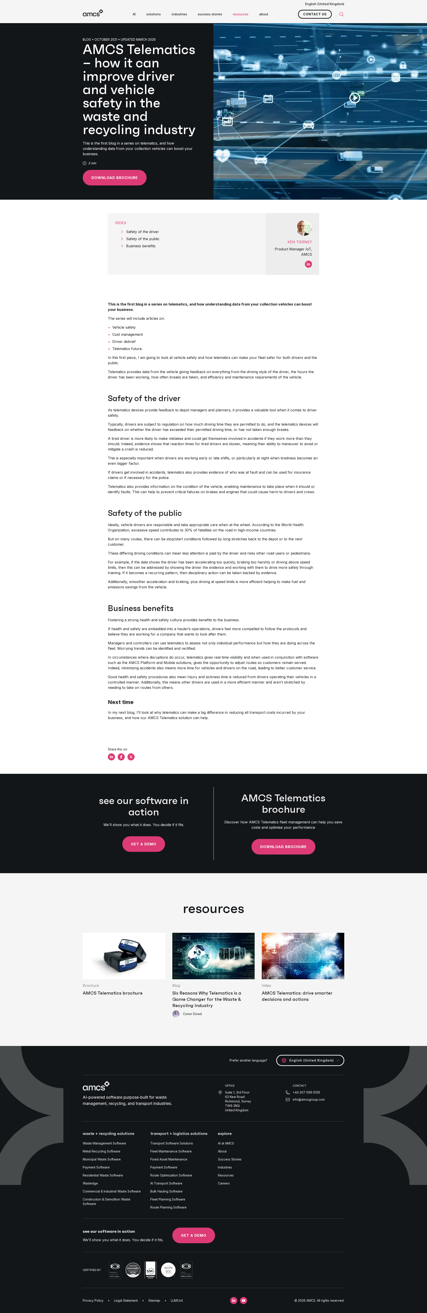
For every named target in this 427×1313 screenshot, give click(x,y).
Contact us (315, 14)
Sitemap (154, 1300)
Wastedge (90, 1183)
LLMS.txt (177, 1300)
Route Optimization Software (171, 1175)
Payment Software (96, 1167)
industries (179, 14)
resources (240, 14)
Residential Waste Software (103, 1175)
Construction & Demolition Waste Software (106, 1201)
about (263, 14)
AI (134, 14)
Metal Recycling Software (101, 1151)
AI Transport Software (166, 1183)
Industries (225, 1167)
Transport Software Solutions (171, 1143)
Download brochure (114, 177)
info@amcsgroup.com (309, 1099)
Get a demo (143, 844)
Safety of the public (142, 239)
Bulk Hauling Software (166, 1191)
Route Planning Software (168, 1207)
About (222, 1151)
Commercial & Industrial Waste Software (112, 1191)
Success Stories (230, 1159)
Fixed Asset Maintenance (168, 1159)
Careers (224, 1183)
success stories (210, 14)
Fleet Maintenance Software (171, 1151)
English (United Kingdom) (324, 4)
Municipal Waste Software (102, 1159)
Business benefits (140, 246)
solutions (153, 14)
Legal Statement (126, 1300)
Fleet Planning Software (167, 1199)
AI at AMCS (226, 1143)
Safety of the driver (142, 231)
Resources (226, 1175)
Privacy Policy (93, 1300)
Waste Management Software (104, 1143)
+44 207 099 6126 (306, 1092)
